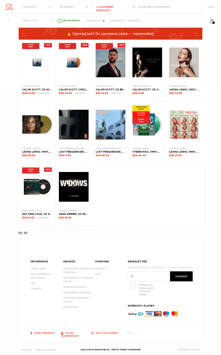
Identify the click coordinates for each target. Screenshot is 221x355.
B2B (33, 283)
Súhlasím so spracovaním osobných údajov (146, 289)
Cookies (36, 288)
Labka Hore (38, 268)
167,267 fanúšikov (44, 333)
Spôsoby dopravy (75, 287)
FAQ (97, 274)
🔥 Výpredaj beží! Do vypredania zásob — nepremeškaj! (110, 33)
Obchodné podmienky (77, 292)
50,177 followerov (106, 333)
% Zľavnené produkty (105, 9)
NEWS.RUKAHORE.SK (46, 350)
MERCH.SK (26, 350)
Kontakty (101, 268)
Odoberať (181, 276)
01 (20, 233)
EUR (211, 7)
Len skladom (70, 21)
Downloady (71, 307)
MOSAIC (196, 349)
